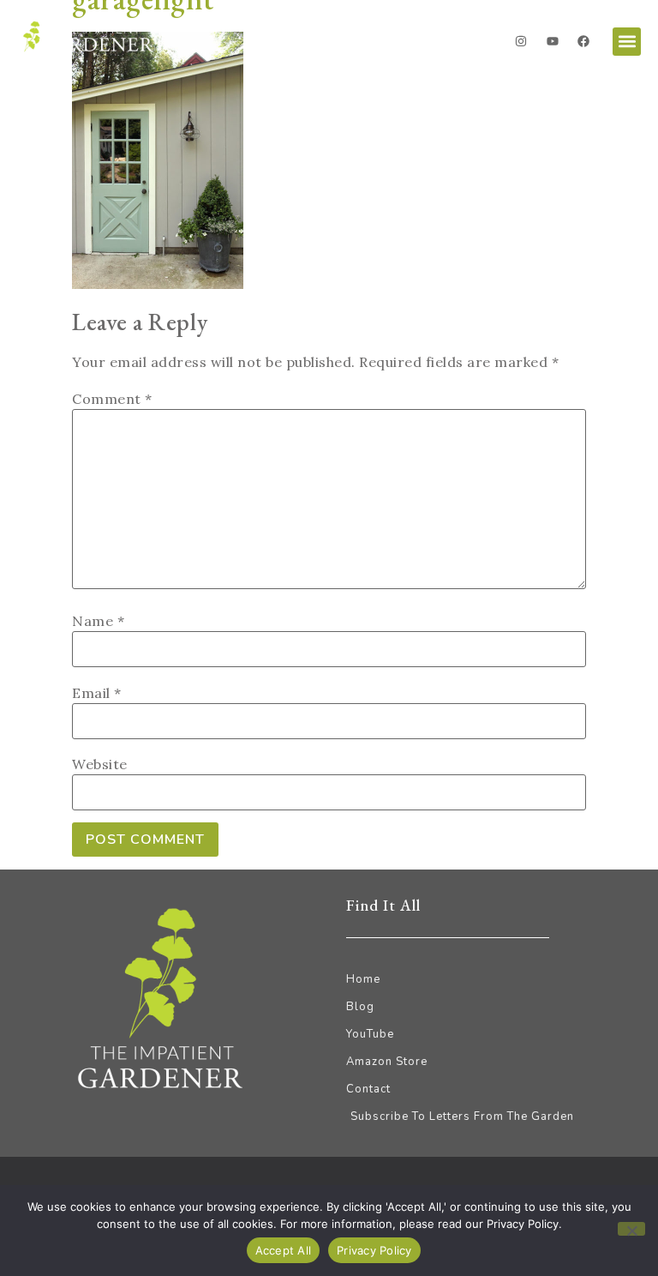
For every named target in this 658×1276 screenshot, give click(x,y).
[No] (631, 1229)
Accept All (283, 1250)
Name (98, 621)
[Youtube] (553, 41)
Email (97, 693)
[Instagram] (521, 41)
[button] (627, 41)
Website (100, 764)
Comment (112, 399)
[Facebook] (583, 41)
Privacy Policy (374, 1250)
